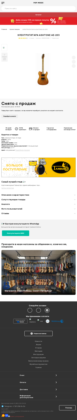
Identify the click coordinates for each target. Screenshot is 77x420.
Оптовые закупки (38, 358)
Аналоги (5, 204)
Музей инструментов (38, 364)
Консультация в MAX (15, 233)
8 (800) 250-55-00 (20, 403)
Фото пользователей (11, 209)
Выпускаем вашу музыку (38, 361)
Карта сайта (4, 409)
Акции (38, 345)
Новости (38, 341)
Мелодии (38, 351)
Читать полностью (7, 188)
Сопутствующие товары (13, 199)
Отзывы (5, 213)
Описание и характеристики (15, 195)
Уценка (38, 367)
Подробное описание (22, 150)
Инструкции (38, 354)
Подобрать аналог (9, 116)
